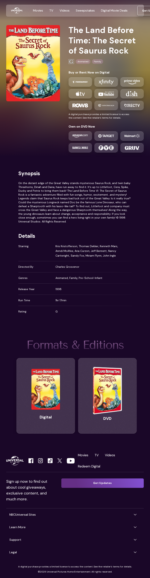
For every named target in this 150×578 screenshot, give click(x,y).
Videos (110, 455)
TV (97, 455)
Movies (83, 455)
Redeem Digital (89, 466)
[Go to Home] (17, 10)
